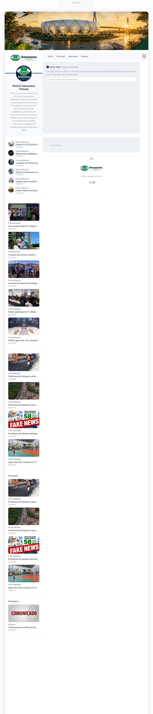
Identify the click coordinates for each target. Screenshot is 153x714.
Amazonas (73, 56)
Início (50, 56)
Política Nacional (22, 142)
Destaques (12, 624)
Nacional (61, 56)
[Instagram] (90, 182)
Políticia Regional (14, 223)
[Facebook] (93, 182)
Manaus (84, 56)
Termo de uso (56, 145)
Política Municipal (14, 373)
